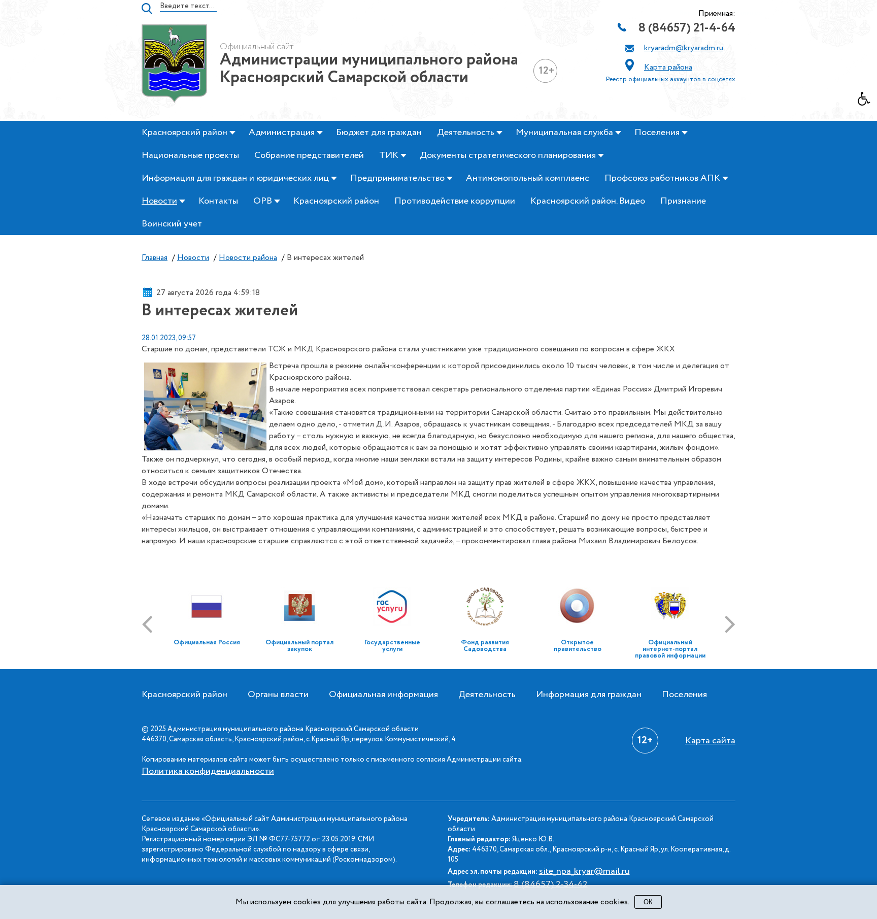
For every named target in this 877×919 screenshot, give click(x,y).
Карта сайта (710, 740)
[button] (867, 101)
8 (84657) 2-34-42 (551, 884)
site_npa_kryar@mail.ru (584, 871)
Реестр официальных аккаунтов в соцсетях (670, 79)
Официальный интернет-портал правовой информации (670, 649)
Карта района (668, 67)
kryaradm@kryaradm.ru (683, 48)
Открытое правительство (577, 646)
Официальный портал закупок (299, 646)
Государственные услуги (392, 646)
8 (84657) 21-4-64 (686, 28)
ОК (648, 902)
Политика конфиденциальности (208, 771)
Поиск (147, 8)
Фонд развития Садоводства (485, 646)
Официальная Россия (207, 642)
